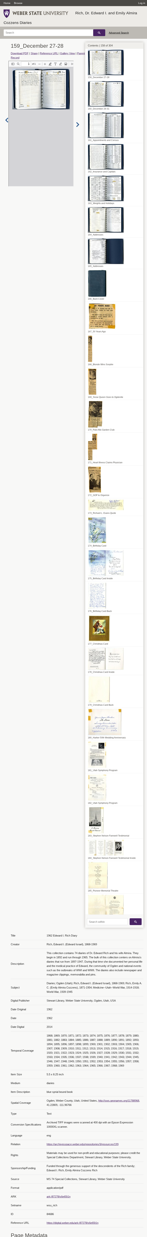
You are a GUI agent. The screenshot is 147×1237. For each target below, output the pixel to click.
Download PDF (20, 53)
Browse (18, 3)
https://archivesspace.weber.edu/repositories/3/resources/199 (82, 1144)
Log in (141, 3)
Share (34, 53)
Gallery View (67, 53)
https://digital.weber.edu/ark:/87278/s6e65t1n (72, 1222)
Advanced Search (119, 32)
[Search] (99, 32)
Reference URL (49, 53)
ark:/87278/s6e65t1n (58, 1196)
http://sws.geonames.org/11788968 (118, 1100)
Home (7, 3)
